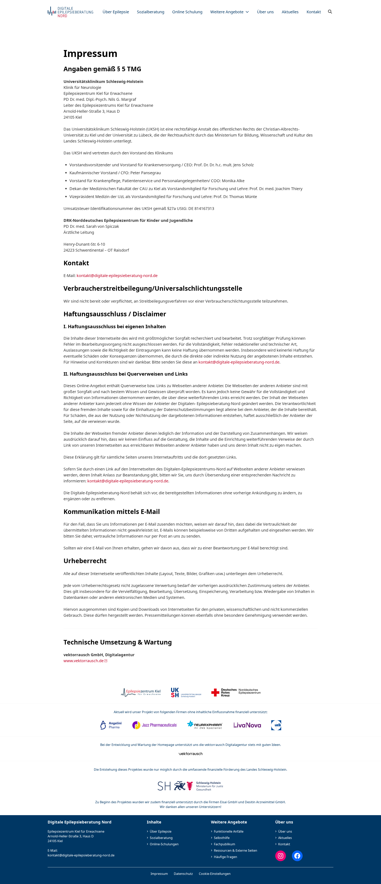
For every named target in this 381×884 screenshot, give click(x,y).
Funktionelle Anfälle (228, 831)
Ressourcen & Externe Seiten (235, 850)
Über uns (285, 831)
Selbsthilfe (222, 838)
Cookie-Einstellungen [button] (215, 873)
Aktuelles (285, 838)
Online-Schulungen (164, 844)
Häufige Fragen (225, 857)
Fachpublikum (224, 844)
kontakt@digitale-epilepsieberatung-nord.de (117, 275)
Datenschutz (183, 873)
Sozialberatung (161, 838)
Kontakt (284, 844)
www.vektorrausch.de (84, 660)
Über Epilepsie (160, 831)
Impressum (159, 873)
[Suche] (330, 12)
